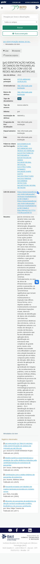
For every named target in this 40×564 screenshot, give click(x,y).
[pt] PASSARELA (23, 155)
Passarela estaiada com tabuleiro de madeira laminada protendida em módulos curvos (18, 488)
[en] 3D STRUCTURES (25, 176)
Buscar (20, 27)
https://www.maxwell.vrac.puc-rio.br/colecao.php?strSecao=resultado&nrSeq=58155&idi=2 (26, 204)
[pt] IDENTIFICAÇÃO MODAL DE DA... (16, 42)
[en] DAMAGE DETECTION (22, 182)
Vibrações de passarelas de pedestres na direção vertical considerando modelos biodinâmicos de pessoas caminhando (19, 503)
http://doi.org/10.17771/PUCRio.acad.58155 (26, 211)
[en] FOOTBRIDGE (24, 178)
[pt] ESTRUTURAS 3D (25, 153)
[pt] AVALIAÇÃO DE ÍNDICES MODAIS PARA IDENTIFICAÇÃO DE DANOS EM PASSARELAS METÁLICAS (17, 445)
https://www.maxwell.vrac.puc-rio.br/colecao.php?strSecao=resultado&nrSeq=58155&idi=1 (26, 195)
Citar (7, 51)
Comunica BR (16, 2)
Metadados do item (10, 433)
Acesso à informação (32, 2)
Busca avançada (21, 33)
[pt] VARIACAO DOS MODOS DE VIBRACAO (25, 149)
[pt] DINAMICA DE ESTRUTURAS (24, 145)
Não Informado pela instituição (24, 87)
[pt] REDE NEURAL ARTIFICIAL (24, 163)
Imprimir (17, 51)
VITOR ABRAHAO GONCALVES (23, 80)
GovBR (3, 2)
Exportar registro (11, 55)
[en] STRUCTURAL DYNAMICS (24, 168)
